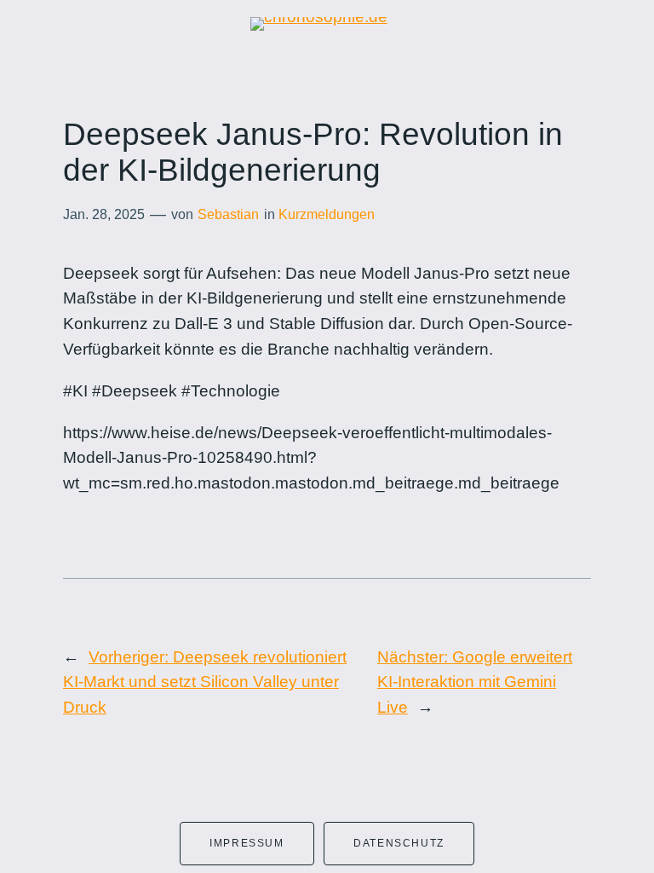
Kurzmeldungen (326, 214)
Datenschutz (399, 843)
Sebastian (228, 214)
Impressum (246, 843)
